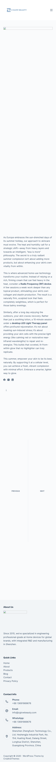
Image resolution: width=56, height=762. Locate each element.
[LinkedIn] (13, 380)
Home (6, 663)
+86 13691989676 (21, 721)
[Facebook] (4, 380)
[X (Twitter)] (8, 380)
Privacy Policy (10, 681)
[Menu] (51, 10)
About (6, 666)
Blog (5, 673)
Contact (7, 677)
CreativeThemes (11, 758)
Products (8, 670)
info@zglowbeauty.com (24, 712)
